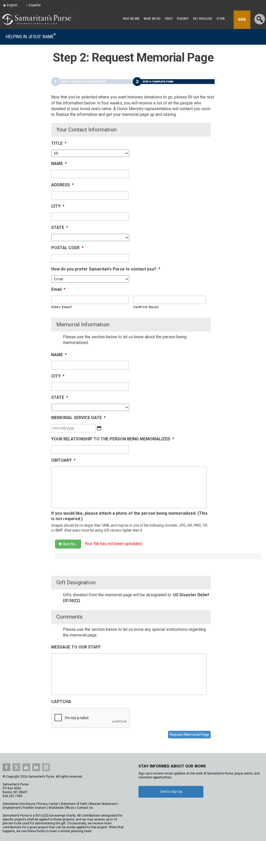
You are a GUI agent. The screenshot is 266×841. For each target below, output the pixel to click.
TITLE (58, 143)
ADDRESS (62, 184)
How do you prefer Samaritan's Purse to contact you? (105, 269)
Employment (12, 808)
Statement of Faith (74, 804)
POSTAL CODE (67, 247)
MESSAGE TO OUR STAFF (76, 647)
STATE (59, 227)
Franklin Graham (34, 808)
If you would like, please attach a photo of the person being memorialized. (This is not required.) (129, 516)
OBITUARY (63, 460)
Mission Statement (103, 804)
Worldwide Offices (62, 808)
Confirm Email (146, 307)
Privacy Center (47, 804)
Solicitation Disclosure (19, 804)
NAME (59, 163)
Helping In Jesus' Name (31, 36)
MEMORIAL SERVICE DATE (78, 417)
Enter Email (61, 307)
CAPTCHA (61, 701)
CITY (57, 206)
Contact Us (85, 808)
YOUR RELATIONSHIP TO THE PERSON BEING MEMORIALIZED (112, 438)
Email (58, 289)
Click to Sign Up (171, 791)
